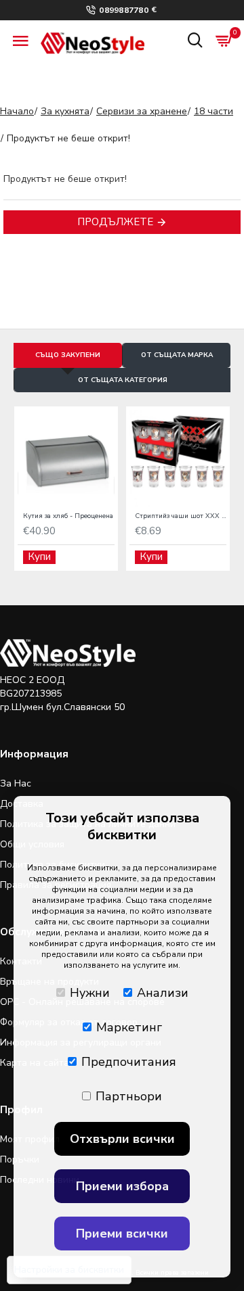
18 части (213, 111)
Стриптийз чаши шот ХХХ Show (180, 516)
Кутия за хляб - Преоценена (68, 516)
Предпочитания (128, 1062)
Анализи (162, 993)
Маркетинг (129, 1027)
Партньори (129, 1096)
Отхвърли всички (122, 1139)
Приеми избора (122, 1186)
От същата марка (177, 355)
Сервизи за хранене (141, 111)
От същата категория (122, 380)
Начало (17, 111)
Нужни (90, 993)
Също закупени (67, 355)
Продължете (115, 222)
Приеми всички (122, 1233)
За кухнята (65, 111)
